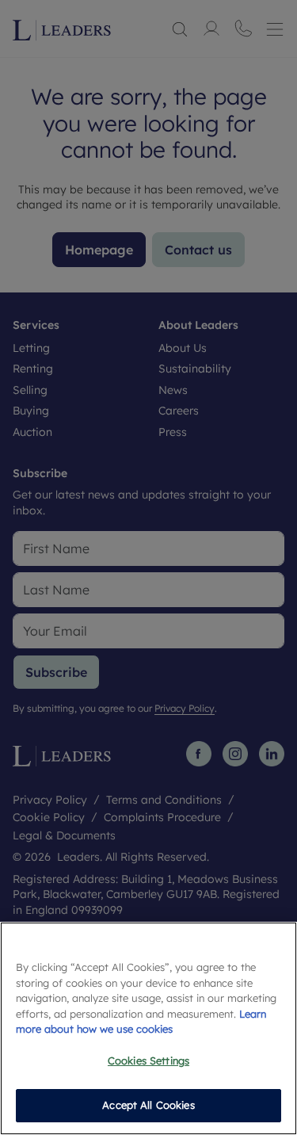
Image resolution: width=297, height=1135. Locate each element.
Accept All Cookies (148, 1105)
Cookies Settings (148, 1060)
